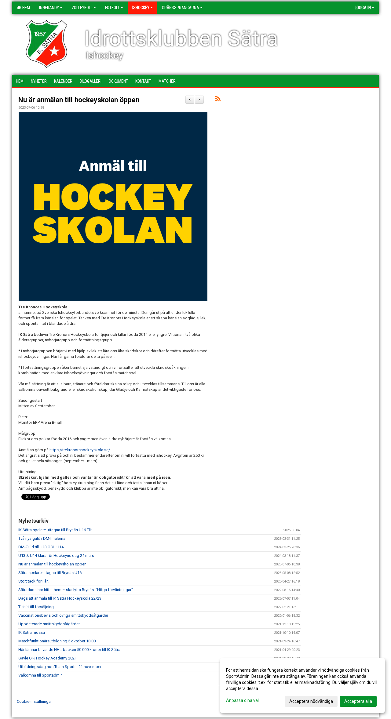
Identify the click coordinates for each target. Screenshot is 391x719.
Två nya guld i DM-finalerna (41, 538)
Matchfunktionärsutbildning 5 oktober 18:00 (57, 641)
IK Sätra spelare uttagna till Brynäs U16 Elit (55, 530)
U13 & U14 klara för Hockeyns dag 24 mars (56, 555)
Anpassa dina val (242, 700)
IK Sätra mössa (31, 632)
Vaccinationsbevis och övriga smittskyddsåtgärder (63, 615)
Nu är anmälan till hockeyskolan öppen (78, 100)
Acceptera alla (358, 701)
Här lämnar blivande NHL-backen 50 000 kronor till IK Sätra (69, 649)
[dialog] (302, 685)
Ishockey (140, 7)
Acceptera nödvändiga (311, 701)
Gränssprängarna (180, 7)
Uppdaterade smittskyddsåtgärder (49, 624)
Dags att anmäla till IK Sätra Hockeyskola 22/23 (59, 598)
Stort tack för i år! (33, 581)
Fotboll (112, 7)
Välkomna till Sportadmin (40, 675)
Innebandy (49, 7)
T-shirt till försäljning (36, 607)
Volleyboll (82, 7)
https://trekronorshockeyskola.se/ (79, 450)
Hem (25, 7)
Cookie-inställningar (34, 701)
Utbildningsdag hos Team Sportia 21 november (59, 666)
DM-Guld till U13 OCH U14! (41, 547)
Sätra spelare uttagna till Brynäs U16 (50, 572)
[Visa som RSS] (218, 100)
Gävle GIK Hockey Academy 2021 (47, 658)
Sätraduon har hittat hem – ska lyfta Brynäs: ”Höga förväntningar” (75, 589)
